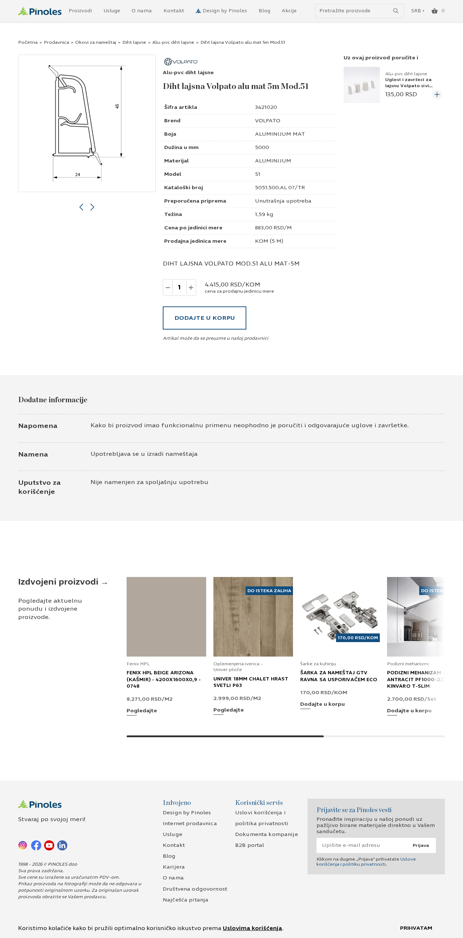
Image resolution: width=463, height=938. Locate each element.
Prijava (421, 845)
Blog (264, 11)
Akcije (289, 11)
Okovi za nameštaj (95, 42)
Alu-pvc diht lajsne (173, 42)
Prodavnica (56, 42)
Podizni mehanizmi (408, 663)
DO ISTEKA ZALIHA (269, 590)
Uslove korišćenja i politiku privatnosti (366, 862)
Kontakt (173, 11)
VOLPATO (267, 121)
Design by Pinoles (225, 11)
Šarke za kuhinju (318, 663)
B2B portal (249, 845)
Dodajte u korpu (204, 317)
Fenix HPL (138, 663)
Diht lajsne (134, 42)
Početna (28, 42)
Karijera (174, 867)
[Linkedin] (62, 845)
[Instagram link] (23, 845)
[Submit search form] (396, 11)
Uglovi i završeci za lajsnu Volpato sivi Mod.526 (408, 85)
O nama (142, 11)
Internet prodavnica (190, 823)
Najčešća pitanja (185, 900)
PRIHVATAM (416, 928)
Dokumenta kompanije (266, 834)
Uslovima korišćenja (252, 928)
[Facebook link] (36, 845)
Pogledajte (142, 711)
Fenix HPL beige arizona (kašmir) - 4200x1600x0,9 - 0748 (164, 679)
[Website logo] (39, 11)
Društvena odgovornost (195, 889)
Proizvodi (80, 11)
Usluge (111, 11)
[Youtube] (49, 845)
